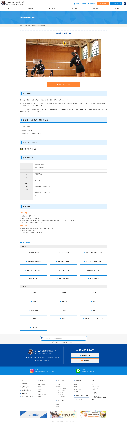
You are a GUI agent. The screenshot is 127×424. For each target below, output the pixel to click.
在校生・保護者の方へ (82, 395)
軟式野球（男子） (34, 253)
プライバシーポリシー (28, 396)
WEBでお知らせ (78, 399)
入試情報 (95, 8)
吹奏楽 (34, 293)
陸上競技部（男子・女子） (94, 270)
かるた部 (34, 327)
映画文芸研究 (34, 310)
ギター (34, 301)
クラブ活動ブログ (96, 386)
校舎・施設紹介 (42, 384)
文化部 (24, 286)
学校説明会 (77, 384)
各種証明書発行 (26, 390)
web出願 (76, 391)
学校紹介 (30, 8)
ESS (34, 319)
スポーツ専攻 (62, 396)
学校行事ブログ (96, 389)
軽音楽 (64, 293)
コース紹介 (52, 8)
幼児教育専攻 (62, 390)
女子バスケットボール (34, 261)
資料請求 (86, 361)
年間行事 (40, 386)
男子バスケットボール (64, 261)
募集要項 (76, 386)
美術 (94, 310)
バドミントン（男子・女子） (94, 253)
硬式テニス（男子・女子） (34, 270)
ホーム (10, 8)
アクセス (116, 8)
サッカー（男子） (64, 253)
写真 (94, 301)
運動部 (24, 246)
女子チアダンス (94, 279)
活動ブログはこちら (64, 84)
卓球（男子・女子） (64, 279)
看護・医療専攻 (62, 388)
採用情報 (24, 393)
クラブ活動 (74, 8)
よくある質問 (77, 389)
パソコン (64, 319)
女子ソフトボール (34, 279)
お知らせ (94, 384)
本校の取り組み (42, 394)
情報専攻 (61, 392)
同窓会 (95, 393)
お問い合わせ (86, 355)
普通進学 (58, 386)
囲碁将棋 (64, 301)
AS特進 (58, 384)
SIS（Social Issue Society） (94, 319)
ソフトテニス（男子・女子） (94, 261)
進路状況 (40, 391)
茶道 (64, 310)
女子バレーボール (64, 270)
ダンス (94, 293)
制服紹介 (40, 389)
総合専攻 (61, 394)
